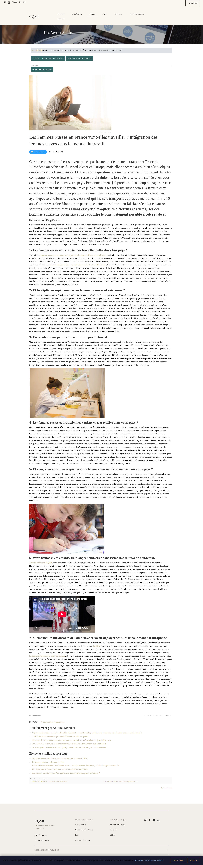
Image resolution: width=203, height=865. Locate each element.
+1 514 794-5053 (42, 840)
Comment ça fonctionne (84, 830)
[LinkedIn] (158, 820)
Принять (193, 860)
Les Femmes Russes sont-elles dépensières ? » (121, 781)
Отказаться (178, 860)
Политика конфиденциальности (148, 860)
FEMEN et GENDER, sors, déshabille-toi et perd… (50, 781)
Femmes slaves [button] (136, 14)
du (97, 646)
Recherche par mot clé (43, 69)
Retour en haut (166, 788)
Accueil (61, 14)
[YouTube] (154, 820)
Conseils (113, 830)
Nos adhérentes (81, 824)
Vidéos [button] (117, 14)
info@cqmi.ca (41, 835)
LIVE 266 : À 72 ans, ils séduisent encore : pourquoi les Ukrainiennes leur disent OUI (69, 744)
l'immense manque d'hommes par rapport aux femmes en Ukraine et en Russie (72, 255)
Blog (39, 50)
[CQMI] (34, 17)
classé (52, 265)
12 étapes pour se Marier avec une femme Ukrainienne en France (60, 769)
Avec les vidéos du (40, 563)
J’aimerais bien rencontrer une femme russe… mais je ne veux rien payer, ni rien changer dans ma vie (75, 765)
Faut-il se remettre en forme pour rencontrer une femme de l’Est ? (60, 758)
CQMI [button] (60, 19)
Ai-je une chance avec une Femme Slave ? (48, 58)
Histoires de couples (117, 824)
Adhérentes (77, 14)
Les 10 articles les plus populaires (79, 58)
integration (59, 722)
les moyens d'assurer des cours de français (47, 656)
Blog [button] (92, 14)
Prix (105, 14)
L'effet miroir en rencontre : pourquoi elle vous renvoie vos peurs (60, 736)
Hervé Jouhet (47, 722)
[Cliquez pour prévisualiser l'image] (70, 102)
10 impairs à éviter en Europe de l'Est (48, 762)
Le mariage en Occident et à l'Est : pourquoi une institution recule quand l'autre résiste (69, 747)
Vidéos (112, 835)
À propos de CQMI (82, 840)
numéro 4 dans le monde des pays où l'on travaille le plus (80, 265)
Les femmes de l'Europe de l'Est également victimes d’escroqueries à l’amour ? (66, 773)
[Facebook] (149, 820)
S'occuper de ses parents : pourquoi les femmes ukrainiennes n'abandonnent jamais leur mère (71, 740)
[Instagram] (145, 820)
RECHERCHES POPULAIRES (47, 850)
